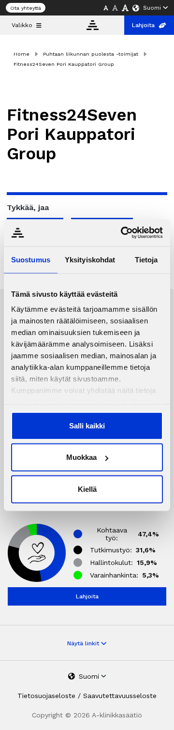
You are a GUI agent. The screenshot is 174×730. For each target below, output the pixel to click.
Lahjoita (143, 25)
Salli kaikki (87, 425)
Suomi (152, 7)
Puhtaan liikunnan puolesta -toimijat (90, 54)
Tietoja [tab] (146, 259)
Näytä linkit (84, 643)
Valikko (22, 25)
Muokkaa (81, 457)
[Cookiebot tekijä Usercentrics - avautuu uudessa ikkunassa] (123, 233)
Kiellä (87, 489)
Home (21, 54)
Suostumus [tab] (30, 259)
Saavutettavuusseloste (120, 696)
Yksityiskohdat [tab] (90, 259)
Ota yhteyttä (25, 8)
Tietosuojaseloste (46, 696)
